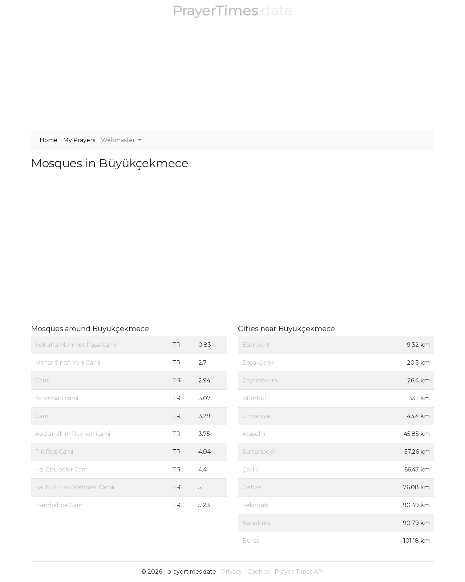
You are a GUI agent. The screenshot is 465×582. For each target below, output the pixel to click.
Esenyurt (255, 344)
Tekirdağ (255, 505)
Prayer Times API (299, 571)
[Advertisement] (232, 76)
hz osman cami (56, 398)
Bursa (250, 540)
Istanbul (254, 398)
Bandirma (256, 522)
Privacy (231, 571)
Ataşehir (254, 433)
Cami (42, 380)
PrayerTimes (215, 10)
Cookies (258, 571)
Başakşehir (258, 362)
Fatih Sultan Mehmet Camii (74, 487)
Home (48, 140)
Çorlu (250, 469)
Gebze (252, 487)
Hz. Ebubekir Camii (62, 469)
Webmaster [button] (119, 140)
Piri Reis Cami (54, 451)
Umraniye (256, 416)
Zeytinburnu (261, 380)
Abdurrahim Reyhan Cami (72, 433)
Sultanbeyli (259, 451)
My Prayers (79, 140)
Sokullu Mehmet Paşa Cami (75, 344)
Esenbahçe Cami (59, 505)
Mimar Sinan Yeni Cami (67, 362)
